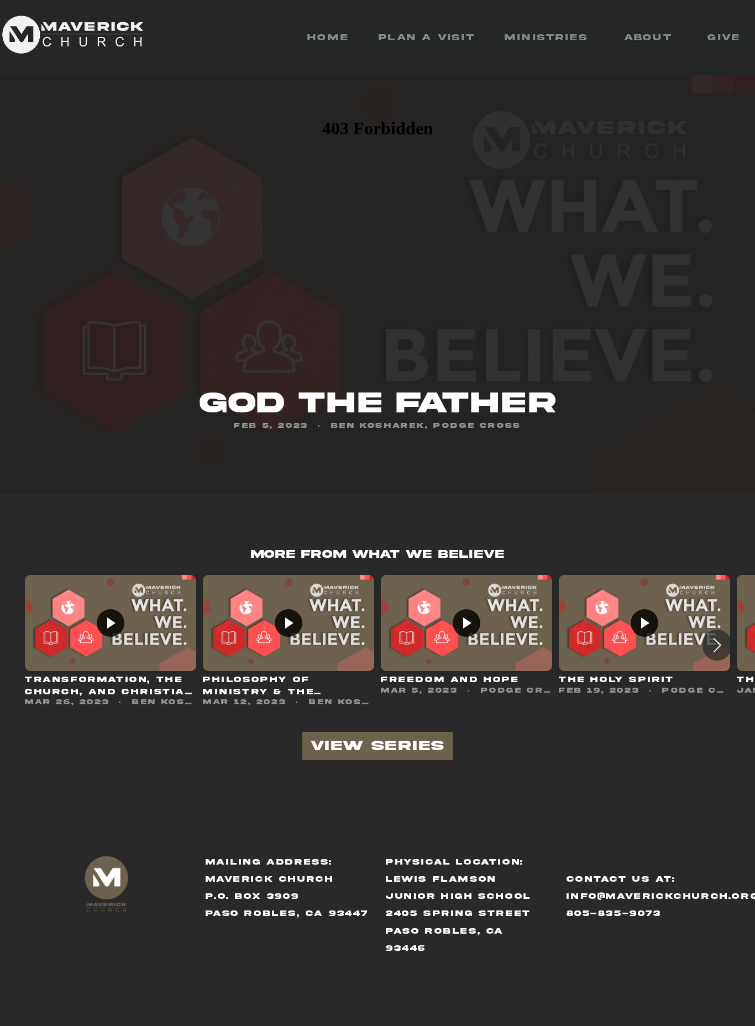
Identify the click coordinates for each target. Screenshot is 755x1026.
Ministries (549, 37)
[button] (717, 645)
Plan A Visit (427, 37)
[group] (110, 645)
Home (328, 37)
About (651, 37)
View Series (378, 746)
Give (723, 37)
